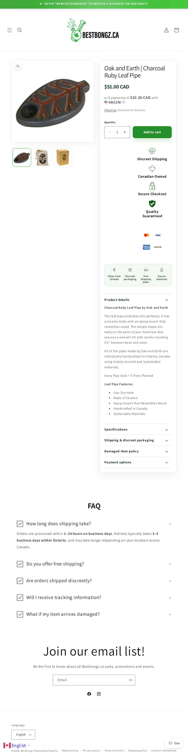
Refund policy (70, 750)
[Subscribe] (130, 680)
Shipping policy (137, 750)
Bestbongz (27, 750)
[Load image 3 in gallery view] (63, 157)
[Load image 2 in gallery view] (42, 157)
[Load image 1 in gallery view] (22, 157)
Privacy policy (91, 750)
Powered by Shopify (46, 750)
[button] (10, 30)
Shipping (110, 110)
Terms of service (114, 750)
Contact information (164, 750)
